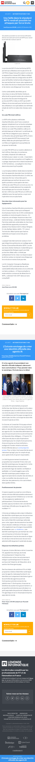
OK (29, 315)
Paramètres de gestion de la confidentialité (17, 719)
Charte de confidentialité (24, 715)
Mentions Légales (8, 715)
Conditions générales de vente (17, 717)
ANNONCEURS (23, 713)
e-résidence (19, 529)
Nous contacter (13, 713)
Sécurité (8, 14)
